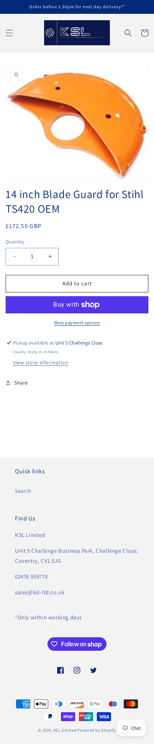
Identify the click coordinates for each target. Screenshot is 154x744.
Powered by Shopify (96, 730)
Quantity (15, 242)
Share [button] (21, 382)
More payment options (77, 322)
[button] (9, 33)
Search (23, 491)
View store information (40, 362)
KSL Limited (65, 730)
